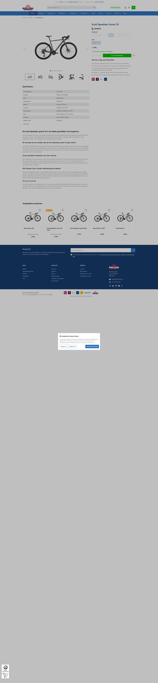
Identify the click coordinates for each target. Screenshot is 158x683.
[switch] (5, 677)
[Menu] (8, 665)
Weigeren (63, 346)
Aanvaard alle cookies (92, 346)
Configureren (72, 346)
